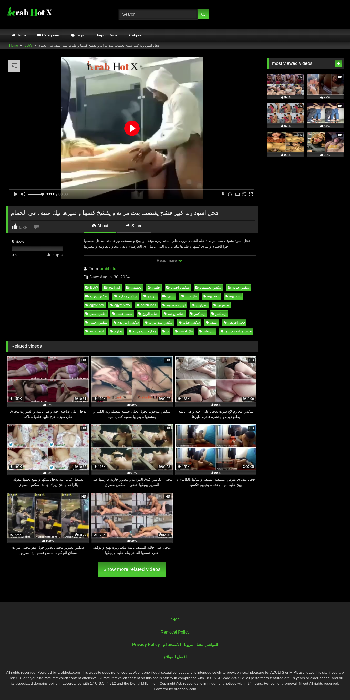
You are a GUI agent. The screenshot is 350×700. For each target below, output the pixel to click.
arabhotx (108, 269)
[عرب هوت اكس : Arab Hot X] (29, 13)
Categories (51, 35)
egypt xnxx (122, 305)
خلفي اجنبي (97, 314)
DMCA (175, 620)
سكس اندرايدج (128, 322)
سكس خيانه (241, 287)
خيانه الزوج (150, 314)
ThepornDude (106, 35)
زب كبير (199, 314)
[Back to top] (334, 685)
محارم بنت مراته (144, 331)
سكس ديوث (99, 296)
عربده (152, 296)
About (102, 225)
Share (136, 225)
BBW (28, 45)
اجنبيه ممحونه (176, 305)
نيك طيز (191, 296)
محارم (118, 331)
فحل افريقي (236, 322)
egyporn (235, 296)
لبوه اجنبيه (96, 331)
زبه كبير (220, 314)
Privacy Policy (146, 644)
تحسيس (223, 305)
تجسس (136, 287)
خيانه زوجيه (176, 314)
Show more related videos (132, 569)
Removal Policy (175, 632)
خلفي (156, 287)
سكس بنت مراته (161, 322)
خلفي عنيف (124, 314)
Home (21, 35)
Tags (80, 35)
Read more (167, 260)
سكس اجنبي (180, 287)
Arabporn (135, 35)
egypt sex (96, 305)
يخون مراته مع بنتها (238, 331)
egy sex (213, 296)
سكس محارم (128, 296)
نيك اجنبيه (186, 331)
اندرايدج (114, 287)
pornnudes (148, 305)
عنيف (171, 296)
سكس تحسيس (211, 287)
